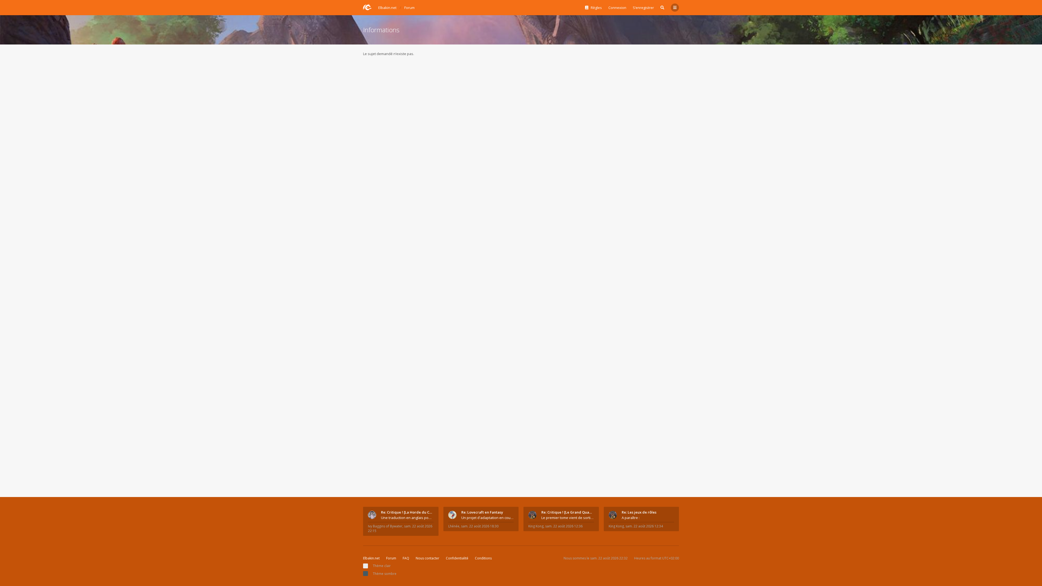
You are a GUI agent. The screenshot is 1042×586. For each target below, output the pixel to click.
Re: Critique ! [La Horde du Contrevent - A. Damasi (407, 512)
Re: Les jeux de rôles (639, 512)
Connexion (617, 7)
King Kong (536, 526)
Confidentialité (457, 558)
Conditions (483, 558)
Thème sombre (384, 573)
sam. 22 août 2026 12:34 (644, 526)
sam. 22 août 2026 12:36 (564, 526)
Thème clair (382, 565)
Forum (391, 558)
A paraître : (631, 517)
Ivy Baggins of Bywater (385, 526)
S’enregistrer (643, 7)
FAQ (406, 558)
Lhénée (453, 526)
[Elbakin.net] (367, 7)
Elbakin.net (371, 558)
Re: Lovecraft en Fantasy (482, 512)
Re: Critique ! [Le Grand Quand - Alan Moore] (567, 512)
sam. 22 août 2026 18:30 (479, 526)
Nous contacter (427, 558)
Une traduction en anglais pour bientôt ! (407, 517)
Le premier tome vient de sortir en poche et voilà (567, 517)
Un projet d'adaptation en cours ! (487, 517)
